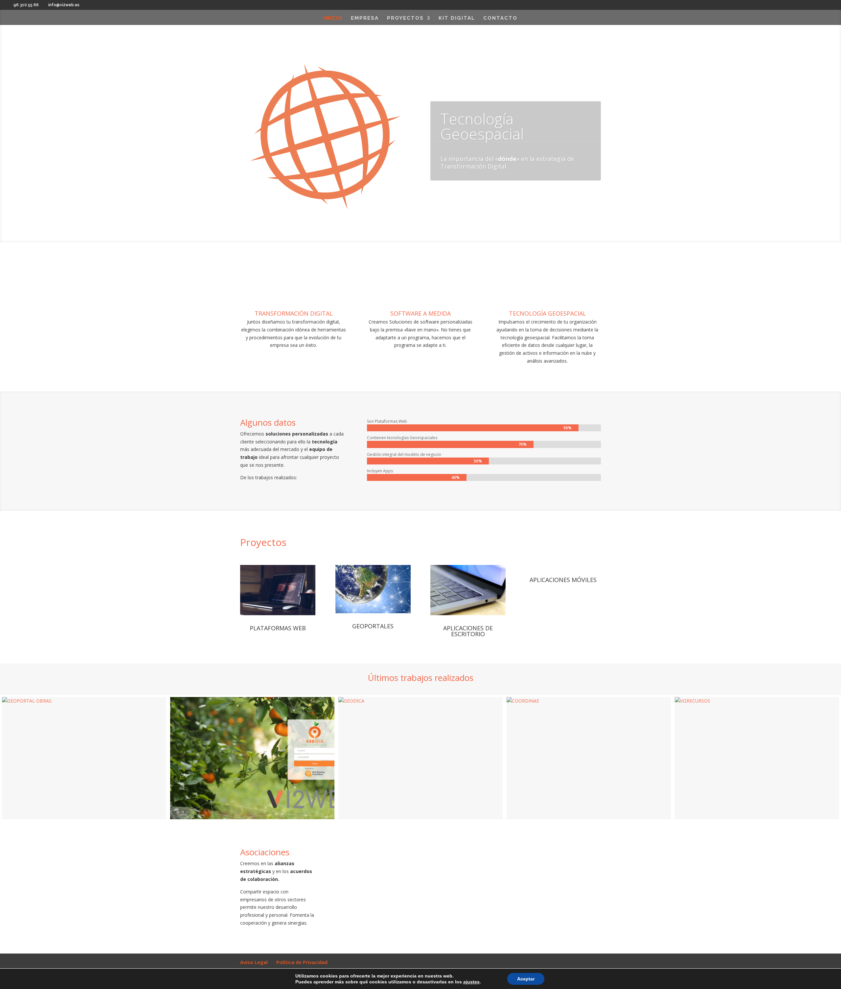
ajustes (471, 981)
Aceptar (525, 978)
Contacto (500, 18)
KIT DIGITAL (457, 18)
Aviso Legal (254, 962)
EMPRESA (365, 18)
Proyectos (405, 18)
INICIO (333, 18)
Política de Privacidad (302, 962)
